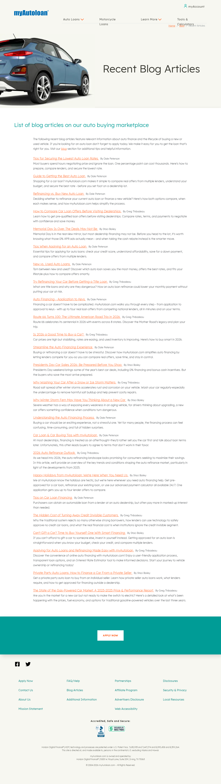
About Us (24, 699)
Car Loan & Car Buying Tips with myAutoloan (65, 435)
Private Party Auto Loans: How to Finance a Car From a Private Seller (82, 573)
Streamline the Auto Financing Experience (63, 347)
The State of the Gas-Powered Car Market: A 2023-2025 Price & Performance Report (93, 590)
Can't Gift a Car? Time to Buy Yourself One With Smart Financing (79, 533)
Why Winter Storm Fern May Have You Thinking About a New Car (79, 400)
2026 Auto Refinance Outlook (54, 453)
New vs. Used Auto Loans (52, 264)
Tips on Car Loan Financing (53, 497)
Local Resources (173, 699)
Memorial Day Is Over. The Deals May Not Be (65, 229)
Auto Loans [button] (72, 19)
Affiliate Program (126, 690)
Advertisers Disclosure (129, 699)
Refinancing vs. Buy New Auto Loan (58, 193)
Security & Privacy (175, 690)
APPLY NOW (110, 635)
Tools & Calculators (185, 20)
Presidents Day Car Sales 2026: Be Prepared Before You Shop (77, 365)
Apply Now (25, 681)
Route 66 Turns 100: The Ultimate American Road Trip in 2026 (77, 317)
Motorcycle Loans (107, 20)
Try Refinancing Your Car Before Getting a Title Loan (70, 281)
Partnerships (123, 681)
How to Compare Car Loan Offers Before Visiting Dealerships (77, 211)
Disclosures (170, 681)
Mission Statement (30, 709)
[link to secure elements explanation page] (100, 727)
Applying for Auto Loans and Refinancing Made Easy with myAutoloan (83, 550)
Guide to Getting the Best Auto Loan (59, 176)
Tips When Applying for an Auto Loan (60, 246)
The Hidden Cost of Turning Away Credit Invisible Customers (76, 515)
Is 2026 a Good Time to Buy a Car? (58, 334)
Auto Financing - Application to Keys (59, 299)
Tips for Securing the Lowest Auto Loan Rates (66, 158)
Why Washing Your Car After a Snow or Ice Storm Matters (74, 382)
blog (64, 148)
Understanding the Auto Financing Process (64, 417)
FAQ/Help (73, 681)
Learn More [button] (149, 19)
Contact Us (25, 690)
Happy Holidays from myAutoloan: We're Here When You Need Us (80, 475)
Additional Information (82, 699)
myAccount (196, 6)
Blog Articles (75, 690)
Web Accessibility (126, 709)
